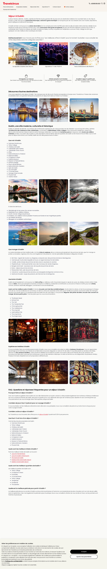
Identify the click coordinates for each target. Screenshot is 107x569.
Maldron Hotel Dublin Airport (20, 462)
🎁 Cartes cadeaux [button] (69, 7)
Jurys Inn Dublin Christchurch (20, 456)
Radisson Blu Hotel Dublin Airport (21, 460)
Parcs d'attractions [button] (8, 7)
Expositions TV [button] (46, 7)
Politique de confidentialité (13, 561)
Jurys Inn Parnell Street (18, 454)
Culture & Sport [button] (57, 7)
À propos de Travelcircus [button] (9, 9)
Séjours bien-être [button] (34, 7)
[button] (102, 3)
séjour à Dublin (43, 414)
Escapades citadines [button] (21, 7)
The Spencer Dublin (17, 458)
